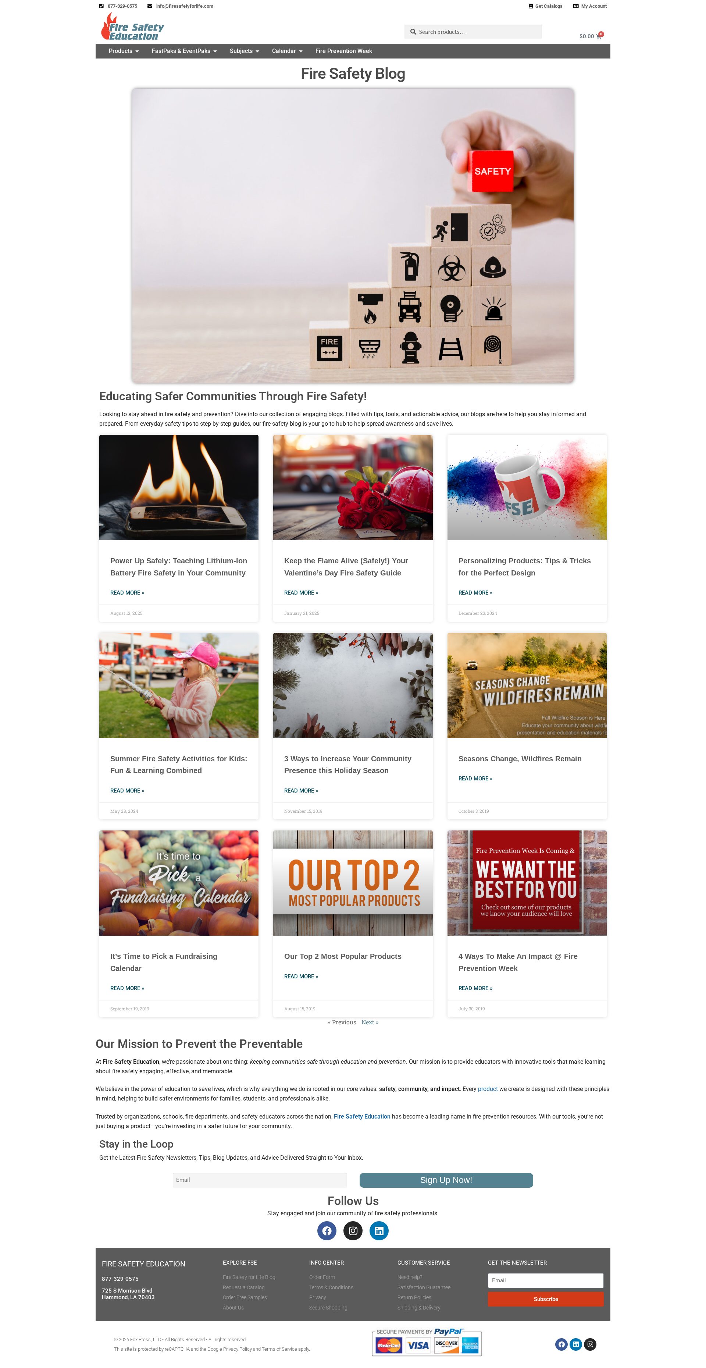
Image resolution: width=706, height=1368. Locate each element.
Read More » (127, 592)
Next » (369, 1022)
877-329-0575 (120, 1279)
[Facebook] (326, 1230)
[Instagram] (353, 1230)
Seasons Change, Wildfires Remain (520, 759)
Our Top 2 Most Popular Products (343, 956)
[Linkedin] (379, 1230)
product (488, 1088)
